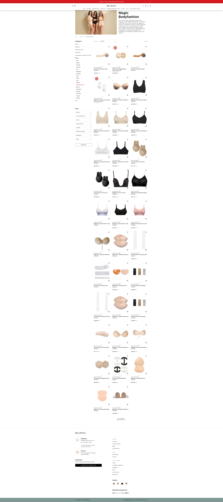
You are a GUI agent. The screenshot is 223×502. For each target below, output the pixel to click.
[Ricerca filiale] (72, 5)
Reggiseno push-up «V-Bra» (119, 192)
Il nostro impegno (116, 443)
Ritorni (113, 469)
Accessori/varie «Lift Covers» (138, 161)
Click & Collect (115, 472)
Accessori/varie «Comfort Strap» (101, 347)
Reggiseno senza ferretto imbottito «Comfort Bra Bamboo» (120, 130)
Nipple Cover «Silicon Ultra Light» (101, 409)
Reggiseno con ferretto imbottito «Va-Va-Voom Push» (102, 254)
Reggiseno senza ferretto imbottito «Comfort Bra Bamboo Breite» (139, 99)
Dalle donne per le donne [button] (135, 8)
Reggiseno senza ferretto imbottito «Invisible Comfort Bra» (139, 192)
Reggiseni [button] (89, 8)
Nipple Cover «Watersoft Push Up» (120, 254)
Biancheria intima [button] (95, 8)
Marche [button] (123, 8)
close (216, 479)
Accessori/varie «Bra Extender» (138, 285)
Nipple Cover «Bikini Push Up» (138, 378)
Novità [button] (84, 8)
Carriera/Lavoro (116, 448)
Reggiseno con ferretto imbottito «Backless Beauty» (120, 347)
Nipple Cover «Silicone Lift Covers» (102, 99)
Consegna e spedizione (117, 465)
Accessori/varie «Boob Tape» (101, 69)
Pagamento (115, 467)
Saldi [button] (127, 8)
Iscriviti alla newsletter (99, 488)
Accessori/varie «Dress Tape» (101, 285)
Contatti (114, 456)
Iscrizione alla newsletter (88, 465)
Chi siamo (114, 441)
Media (113, 446)
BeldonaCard (115, 454)
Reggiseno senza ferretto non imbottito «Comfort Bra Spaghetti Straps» (102, 161)
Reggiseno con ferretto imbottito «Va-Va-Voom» (139, 347)
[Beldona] (111, 6)
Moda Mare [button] (103, 8)
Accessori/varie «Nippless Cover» (102, 378)
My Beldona (115, 474)
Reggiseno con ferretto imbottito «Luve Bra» (120, 409)
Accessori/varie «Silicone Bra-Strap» (102, 316)
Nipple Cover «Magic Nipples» (119, 69)
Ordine (113, 462)
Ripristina (83, 144)
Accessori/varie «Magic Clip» (119, 378)
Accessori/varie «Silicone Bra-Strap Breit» (139, 254)
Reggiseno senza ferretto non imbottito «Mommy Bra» (102, 223)
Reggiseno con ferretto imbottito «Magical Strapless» (120, 99)
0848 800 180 (84, 440)
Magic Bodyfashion (98, 67)
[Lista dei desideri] (148, 5)
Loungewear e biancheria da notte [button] (113, 8)
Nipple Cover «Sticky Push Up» (119, 285)
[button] (74, 5)
